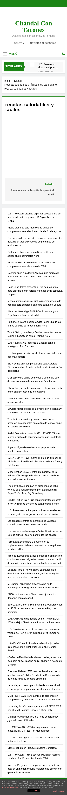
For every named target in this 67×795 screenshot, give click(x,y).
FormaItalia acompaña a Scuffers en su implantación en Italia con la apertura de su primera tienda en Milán (34, 545)
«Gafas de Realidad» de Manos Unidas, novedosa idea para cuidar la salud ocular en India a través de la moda (34, 661)
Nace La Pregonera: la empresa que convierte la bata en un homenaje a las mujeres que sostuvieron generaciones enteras (34, 769)
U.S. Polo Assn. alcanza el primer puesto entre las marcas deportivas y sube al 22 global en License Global (48, 66)
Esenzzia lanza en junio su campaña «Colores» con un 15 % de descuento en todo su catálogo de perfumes (34, 608)
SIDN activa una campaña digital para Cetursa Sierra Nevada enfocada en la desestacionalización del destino (34, 367)
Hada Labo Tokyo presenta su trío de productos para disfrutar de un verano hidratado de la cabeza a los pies (34, 291)
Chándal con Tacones (33, 26)
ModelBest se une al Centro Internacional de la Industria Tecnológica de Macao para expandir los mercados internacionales (33, 475)
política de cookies (10, 787)
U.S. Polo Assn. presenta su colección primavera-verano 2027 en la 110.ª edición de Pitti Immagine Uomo (33, 633)
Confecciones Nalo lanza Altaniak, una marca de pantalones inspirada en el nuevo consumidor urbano (33, 277)
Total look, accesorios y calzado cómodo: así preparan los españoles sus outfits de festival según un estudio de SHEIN (34, 423)
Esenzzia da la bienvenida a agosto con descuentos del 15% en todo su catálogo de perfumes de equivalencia (34, 242)
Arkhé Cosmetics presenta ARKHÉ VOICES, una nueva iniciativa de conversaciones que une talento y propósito (34, 437)
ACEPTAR (33, 791)
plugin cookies (59, 791)
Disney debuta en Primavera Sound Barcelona (32, 747)
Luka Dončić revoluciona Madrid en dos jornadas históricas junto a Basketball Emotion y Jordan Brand (33, 647)
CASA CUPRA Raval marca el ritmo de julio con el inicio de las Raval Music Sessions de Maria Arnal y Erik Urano (34, 461)
